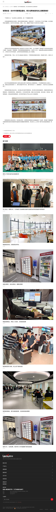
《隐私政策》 (19, 502)
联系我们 (5, 484)
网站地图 (51, 509)
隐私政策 (41, 509)
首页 (3, 6)
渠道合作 (5, 482)
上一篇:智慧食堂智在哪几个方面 (8, 130)
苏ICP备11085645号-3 (10, 508)
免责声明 (46, 509)
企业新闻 (11, 6)
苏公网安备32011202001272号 (21, 508)
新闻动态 (7, 6)
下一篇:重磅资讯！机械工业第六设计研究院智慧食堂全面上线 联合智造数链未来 (17, 133)
